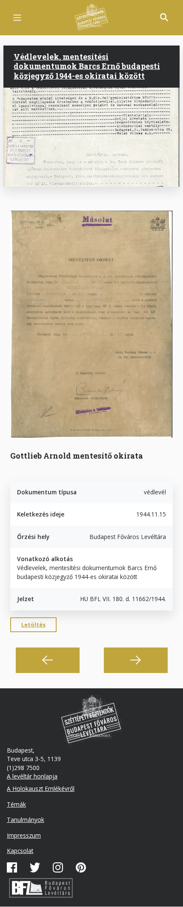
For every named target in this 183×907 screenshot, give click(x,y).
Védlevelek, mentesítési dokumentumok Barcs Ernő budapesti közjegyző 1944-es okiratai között (87, 66)
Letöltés (33, 624)
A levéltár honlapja (32, 776)
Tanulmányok (25, 820)
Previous (48, 660)
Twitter (35, 867)
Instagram (58, 867)
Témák (16, 804)
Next (136, 660)
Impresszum (24, 835)
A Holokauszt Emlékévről (40, 788)
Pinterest (81, 867)
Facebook (12, 867)
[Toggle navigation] (17, 18)
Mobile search (164, 17)
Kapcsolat (20, 851)
